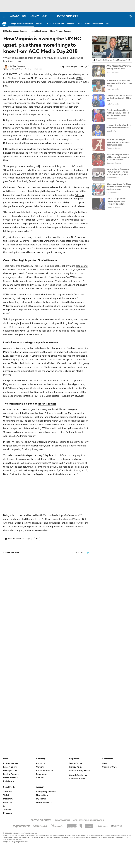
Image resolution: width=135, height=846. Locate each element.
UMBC (79, 78)
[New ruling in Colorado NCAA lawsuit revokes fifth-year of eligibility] (98, 174)
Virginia (63, 74)
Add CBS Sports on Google (76, 66)
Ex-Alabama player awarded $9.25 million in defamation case (118, 142)
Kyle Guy (79, 195)
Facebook (7, 802)
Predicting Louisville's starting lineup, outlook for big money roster (118, 113)
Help (104, 763)
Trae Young (82, 265)
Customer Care (109, 767)
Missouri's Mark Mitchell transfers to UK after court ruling (119, 83)
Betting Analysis (10, 774)
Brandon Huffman (76, 445)
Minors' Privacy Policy (79, 770)
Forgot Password (44, 802)
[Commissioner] (74, 825)
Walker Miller (37, 445)
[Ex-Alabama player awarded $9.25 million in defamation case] (98, 145)
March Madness (10, 777)
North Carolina (47, 403)
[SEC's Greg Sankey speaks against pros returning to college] (98, 204)
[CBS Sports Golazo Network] (88, 820)
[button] (5, 16)
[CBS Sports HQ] (62, 820)
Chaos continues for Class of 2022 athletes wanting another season (119, 186)
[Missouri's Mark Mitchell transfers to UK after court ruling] (98, 85)
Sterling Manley (69, 428)
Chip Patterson (18, 66)
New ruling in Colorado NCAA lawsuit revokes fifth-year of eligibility (118, 172)
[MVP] (89, 825)
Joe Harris (57, 198)
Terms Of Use (75, 763)
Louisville (9, 342)
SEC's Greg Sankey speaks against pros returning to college (116, 201)
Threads (7, 809)
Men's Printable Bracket (60, 31)
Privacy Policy (75, 767)
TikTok (6, 795)
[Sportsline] (40, 825)
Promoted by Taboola (79, 518)
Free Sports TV (10, 770)
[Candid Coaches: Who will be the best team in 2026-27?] (98, 100)
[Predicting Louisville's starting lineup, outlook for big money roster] (98, 115)
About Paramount (44, 770)
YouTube (7, 791)
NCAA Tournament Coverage (15, 31)
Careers (40, 767)
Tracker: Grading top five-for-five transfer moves (119, 126)
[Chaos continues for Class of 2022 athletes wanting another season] (98, 189)
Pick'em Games (10, 763)
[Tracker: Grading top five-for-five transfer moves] (98, 130)
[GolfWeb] (116, 826)
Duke (51, 277)
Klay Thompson (75, 198)
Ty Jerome (24, 240)
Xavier (14, 363)
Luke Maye (68, 413)
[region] (112, 47)
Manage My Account (46, 791)
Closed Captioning (78, 775)
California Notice (77, 778)
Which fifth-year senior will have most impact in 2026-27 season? (118, 157)
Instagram (8, 798)
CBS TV (40, 777)
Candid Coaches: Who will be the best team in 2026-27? (119, 98)
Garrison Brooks (53, 445)
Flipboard (8, 813)
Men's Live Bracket (39, 31)
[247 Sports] (21, 825)
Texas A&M (38, 487)
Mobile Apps (9, 781)
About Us (40, 763)
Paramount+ (42, 774)
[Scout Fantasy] (102, 826)
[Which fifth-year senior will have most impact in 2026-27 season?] (98, 159)
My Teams (41, 798)
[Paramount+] (57, 825)
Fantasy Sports (10, 767)
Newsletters (42, 795)
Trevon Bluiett (66, 395)
